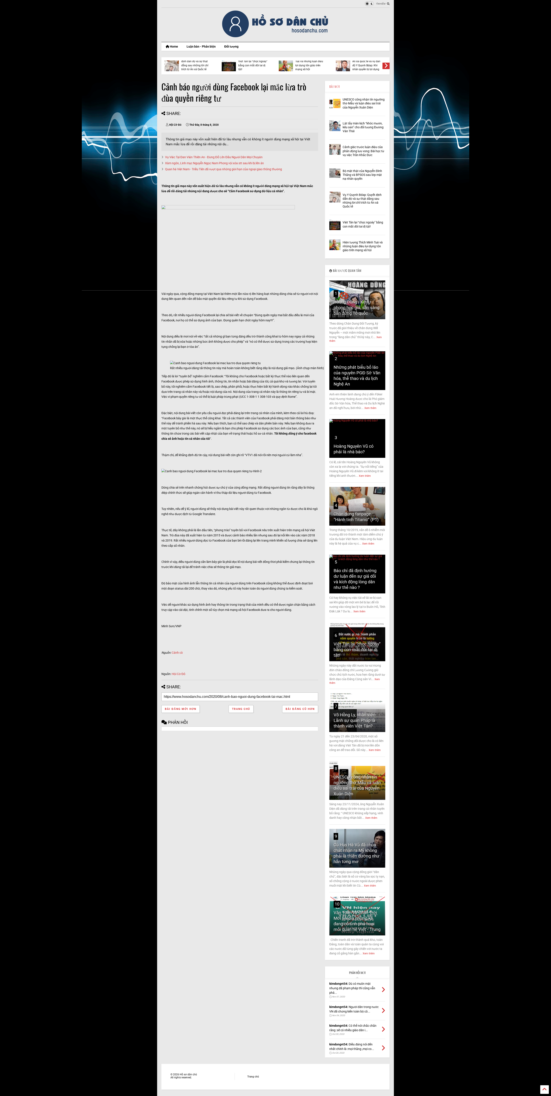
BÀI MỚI (334, 86)
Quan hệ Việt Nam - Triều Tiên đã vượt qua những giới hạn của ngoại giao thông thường (223, 169)
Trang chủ (241, 709)
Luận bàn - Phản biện (201, 46)
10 (337, 904)
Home (173, 46)
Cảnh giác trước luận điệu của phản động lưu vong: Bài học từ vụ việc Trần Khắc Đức (363, 150)
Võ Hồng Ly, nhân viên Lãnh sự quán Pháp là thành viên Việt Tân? (354, 720)
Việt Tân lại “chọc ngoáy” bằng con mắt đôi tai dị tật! (252, 65)
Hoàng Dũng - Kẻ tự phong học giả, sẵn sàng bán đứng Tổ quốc (356, 307)
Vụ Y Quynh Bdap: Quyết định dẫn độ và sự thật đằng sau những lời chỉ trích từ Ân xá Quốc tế (195, 63)
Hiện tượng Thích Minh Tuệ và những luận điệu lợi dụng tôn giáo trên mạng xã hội (309, 63)
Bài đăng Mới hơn (180, 709)
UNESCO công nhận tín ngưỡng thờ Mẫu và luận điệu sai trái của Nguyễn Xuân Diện (364, 103)
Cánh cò (177, 652)
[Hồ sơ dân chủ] (275, 36)
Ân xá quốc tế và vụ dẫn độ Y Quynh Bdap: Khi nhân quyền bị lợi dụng (366, 65)
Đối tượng (231, 46)
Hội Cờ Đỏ (178, 674)
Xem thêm (370, 408)
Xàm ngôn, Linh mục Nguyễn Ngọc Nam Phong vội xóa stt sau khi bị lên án (214, 163)
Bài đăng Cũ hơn (300, 709)
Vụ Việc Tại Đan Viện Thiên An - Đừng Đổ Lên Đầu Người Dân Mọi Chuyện (214, 157)
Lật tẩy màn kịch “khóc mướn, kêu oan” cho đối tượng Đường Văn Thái (363, 127)
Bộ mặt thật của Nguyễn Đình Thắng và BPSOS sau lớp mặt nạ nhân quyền (362, 174)
